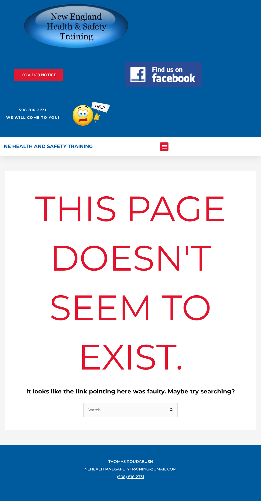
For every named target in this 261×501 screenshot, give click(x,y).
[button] (164, 146)
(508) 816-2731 (130, 476)
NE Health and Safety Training (48, 146)
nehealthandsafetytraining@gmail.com (130, 469)
